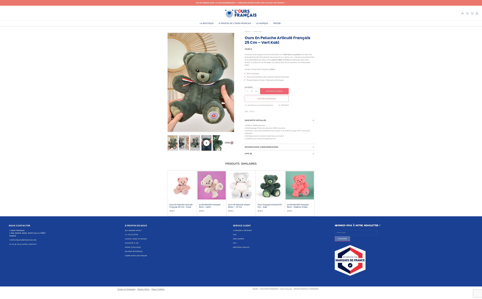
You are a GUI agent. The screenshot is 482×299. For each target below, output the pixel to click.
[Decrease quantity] (246, 91)
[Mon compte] (462, 13)
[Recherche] (467, 13)
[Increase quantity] (257, 91)
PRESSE (277, 23)
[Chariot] (477, 13)
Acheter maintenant (266, 99)
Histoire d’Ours (143, 289)
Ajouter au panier (274, 91)
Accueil (248, 31)
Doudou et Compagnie (126, 289)
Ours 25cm (258, 31)
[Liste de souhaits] (472, 13)
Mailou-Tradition (158, 289)
